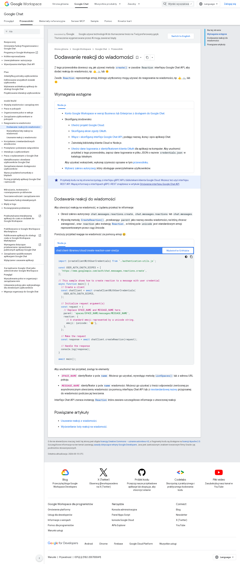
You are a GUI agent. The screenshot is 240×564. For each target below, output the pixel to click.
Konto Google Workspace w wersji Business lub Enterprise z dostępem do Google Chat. (115, 113)
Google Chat (81, 3)
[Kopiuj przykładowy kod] (191, 256)
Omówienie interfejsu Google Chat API (159, 184)
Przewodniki (26, 21)
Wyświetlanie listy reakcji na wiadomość (84, 426)
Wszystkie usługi (167, 543)
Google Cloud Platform (141, 543)
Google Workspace (81, 49)
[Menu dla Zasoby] (140, 4)
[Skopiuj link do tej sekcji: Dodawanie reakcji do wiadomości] (118, 199)
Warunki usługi (55, 530)
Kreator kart (125, 21)
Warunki (52, 557)
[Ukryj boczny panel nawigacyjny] (39, 558)
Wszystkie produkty (105, 3)
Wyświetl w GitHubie (177, 250)
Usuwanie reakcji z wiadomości (78, 420)
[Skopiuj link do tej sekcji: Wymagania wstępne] (94, 95)
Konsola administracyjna (124, 509)
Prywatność (65, 557)
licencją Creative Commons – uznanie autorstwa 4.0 (125, 441)
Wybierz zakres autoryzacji (80, 168)
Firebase (118, 543)
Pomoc (108, 21)
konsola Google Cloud (123, 520)
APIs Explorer (119, 525)
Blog (178, 509)
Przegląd (9, 21)
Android (89, 543)
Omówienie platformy (59, 509)
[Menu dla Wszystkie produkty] (121, 4)
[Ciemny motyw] (186, 256)
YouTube (180, 525)
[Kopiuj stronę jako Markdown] (147, 57)
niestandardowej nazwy (164, 389)
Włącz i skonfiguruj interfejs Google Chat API (96, 137)
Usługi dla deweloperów (60, 515)
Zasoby (132, 3)
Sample (95, 21)
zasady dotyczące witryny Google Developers (115, 444)
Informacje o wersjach (59, 520)
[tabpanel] (124, 141)
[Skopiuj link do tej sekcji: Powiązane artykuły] (92, 413)
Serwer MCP (78, 21)
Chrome (103, 543)
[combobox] (178, 4)
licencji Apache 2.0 (191, 441)
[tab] (62, 105)
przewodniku (140, 162)
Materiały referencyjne (52, 21)
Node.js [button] (61, 105)
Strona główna (60, 3)
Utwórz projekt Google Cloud (87, 125)
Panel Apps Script (121, 515)
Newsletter (181, 515)
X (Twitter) (181, 520)
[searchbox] (22, 31)
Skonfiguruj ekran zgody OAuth (88, 131)
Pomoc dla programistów (61, 525)
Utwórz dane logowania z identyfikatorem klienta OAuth (102, 148)
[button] (21, 56)
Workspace (32, 4)
